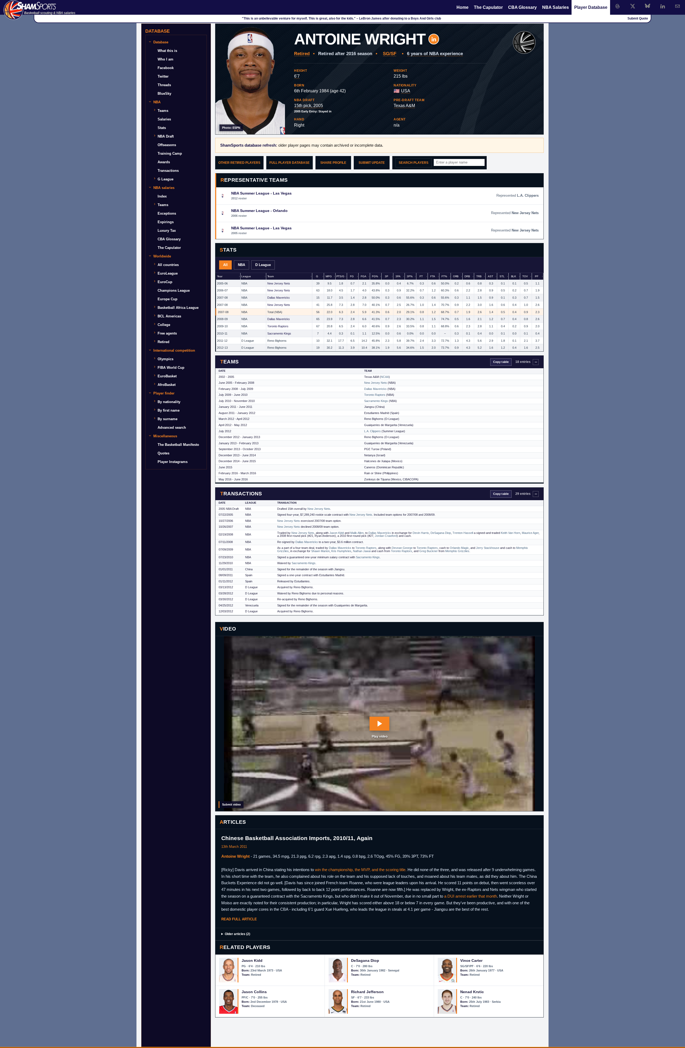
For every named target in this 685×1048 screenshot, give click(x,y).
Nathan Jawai (362, 551)
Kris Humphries (341, 551)
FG (352, 276)
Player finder (163, 393)
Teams (163, 111)
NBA (241, 265)
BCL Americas (169, 316)
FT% (444, 276)
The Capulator (488, 7)
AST (490, 276)
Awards (164, 162)
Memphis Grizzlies (457, 551)
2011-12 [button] (222, 340)
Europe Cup (167, 299)
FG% (375, 276)
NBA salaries (163, 188)
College (164, 325)
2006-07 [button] (222, 290)
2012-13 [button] (222, 347)
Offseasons (167, 145)
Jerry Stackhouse (487, 547)
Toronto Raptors (277, 326)
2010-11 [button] (222, 333)
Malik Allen (357, 532)
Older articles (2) (237, 934)
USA (405, 91)
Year (219, 276)
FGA (363, 276)
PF (536, 276)
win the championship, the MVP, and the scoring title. (360, 869)
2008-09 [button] (222, 319)
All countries (168, 265)
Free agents (167, 333)
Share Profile (333, 163)
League (246, 276)
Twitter (163, 76)
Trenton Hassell (462, 532)
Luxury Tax (167, 231)
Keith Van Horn (510, 532)
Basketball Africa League (178, 308)
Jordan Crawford (386, 535)
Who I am (165, 59)
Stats (162, 128)
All (225, 265)
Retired (302, 53)
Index (162, 196)
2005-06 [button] (222, 283)
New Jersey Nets (278, 283)
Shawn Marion (320, 551)
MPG (329, 276)
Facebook (166, 68)
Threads (164, 85)
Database (160, 42)
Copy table (501, 361)
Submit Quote (637, 18)
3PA (398, 276)
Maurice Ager (530, 532)
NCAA (385, 376)
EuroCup (165, 282)
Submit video (231, 804)
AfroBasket (167, 385)
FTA (432, 276)
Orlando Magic (459, 547)
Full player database (289, 163)
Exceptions (167, 213)
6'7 (297, 76)
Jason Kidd (336, 532)
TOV (525, 276)
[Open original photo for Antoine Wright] (250, 79)
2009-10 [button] (222, 326)
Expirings (166, 222)
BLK (513, 276)
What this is (167, 51)
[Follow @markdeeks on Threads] (617, 6)
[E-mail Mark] (677, 6)
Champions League (174, 290)
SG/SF (389, 53)
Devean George (402, 547)
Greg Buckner (428, 551)
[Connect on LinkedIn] (662, 6)
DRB (467, 276)
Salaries (164, 119)
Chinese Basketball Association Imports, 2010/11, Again (296, 838)
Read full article (239, 919)
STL (502, 276)
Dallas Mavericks (278, 297)
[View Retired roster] (524, 42)
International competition (174, 350)
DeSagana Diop (441, 532)
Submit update (372, 163)
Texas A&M (404, 105)
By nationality (169, 402)
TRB (479, 276)
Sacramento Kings (279, 333)
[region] (379, 312)
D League (263, 265)
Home (462, 7)
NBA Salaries (555, 7)
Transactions (168, 171)
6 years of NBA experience (435, 53)
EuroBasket (167, 376)
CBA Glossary (522, 7)
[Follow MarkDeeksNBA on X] (632, 6)
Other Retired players (239, 163)
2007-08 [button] (222, 297)
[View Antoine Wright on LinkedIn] (433, 39)
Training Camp (170, 153)
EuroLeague (168, 273)
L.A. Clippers (372, 431)
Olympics (165, 359)
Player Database (590, 7)
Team (270, 276)
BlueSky (164, 94)
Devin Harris (421, 532)
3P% (410, 276)
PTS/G (340, 276)
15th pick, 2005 (308, 105)
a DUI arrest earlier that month (470, 896)
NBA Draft (166, 136)
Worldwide (162, 256)
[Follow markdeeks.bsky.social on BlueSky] (647, 6)
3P (386, 276)
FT (421, 276)
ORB (456, 276)
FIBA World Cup (171, 368)
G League (165, 179)
